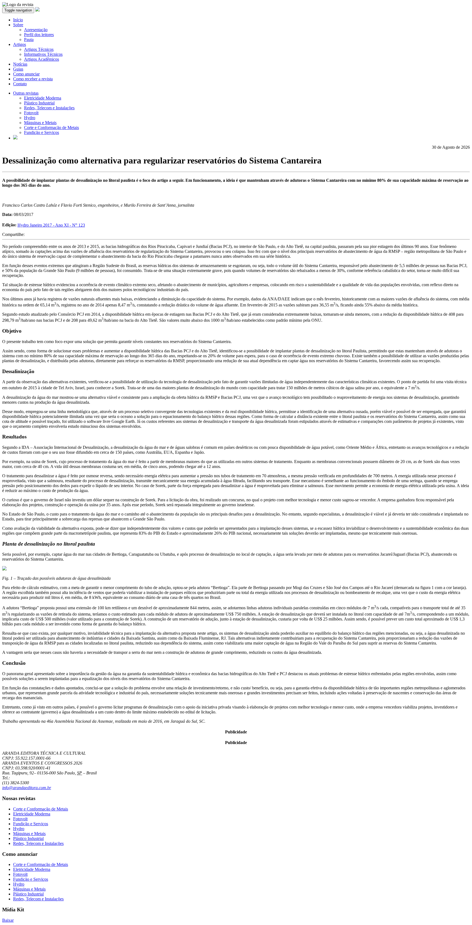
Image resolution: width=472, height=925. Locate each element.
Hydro (29, 117)
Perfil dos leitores (39, 34)
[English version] (15, 138)
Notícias (20, 64)
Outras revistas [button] (26, 93)
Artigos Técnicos (39, 49)
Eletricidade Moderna (42, 98)
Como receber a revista (33, 79)
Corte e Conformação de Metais (51, 127)
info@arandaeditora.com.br (26, 787)
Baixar (8, 920)
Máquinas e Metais (40, 122)
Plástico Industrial (39, 103)
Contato (20, 83)
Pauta (29, 39)
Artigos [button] (19, 44)
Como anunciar (26, 74)
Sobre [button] (18, 24)
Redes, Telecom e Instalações (49, 108)
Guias (18, 69)
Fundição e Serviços (41, 132)
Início (18, 19)
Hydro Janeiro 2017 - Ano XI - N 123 (51, 225)
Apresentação (36, 29)
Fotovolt (31, 112)
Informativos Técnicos (43, 54)
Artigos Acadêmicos (41, 59)
